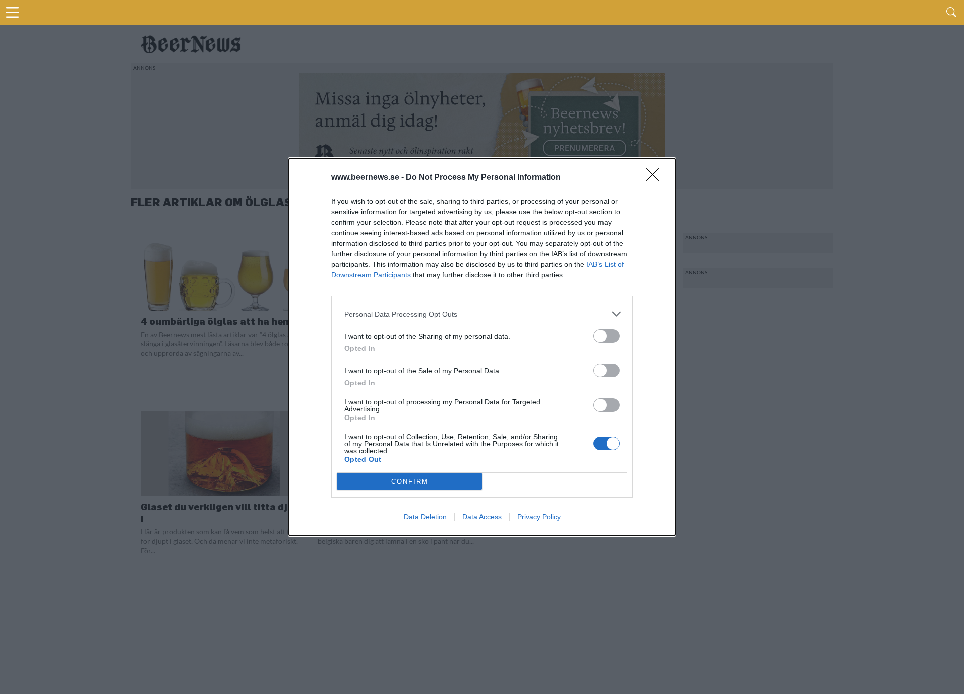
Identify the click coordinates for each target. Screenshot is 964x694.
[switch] (606, 336)
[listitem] (482, 314)
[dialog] (482, 347)
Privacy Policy (539, 517)
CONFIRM (409, 481)
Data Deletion (425, 517)
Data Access (482, 517)
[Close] (655, 177)
